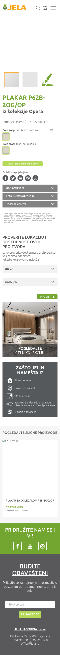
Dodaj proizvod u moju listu (23, 163)
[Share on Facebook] (5, 179)
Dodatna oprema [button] (16, 203)
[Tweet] (13, 179)
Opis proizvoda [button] (15, 187)
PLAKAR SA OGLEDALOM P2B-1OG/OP (30, 500)
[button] (38, 7)
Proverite (47, 296)
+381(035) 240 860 (35, 639)
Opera (35, 111)
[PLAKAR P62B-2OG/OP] (30, 441)
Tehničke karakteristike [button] (20, 195)
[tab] (30, 188)
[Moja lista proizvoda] (45, 8)
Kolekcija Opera (14, 506)
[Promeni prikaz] (52, 130)
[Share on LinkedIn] (20, 179)
